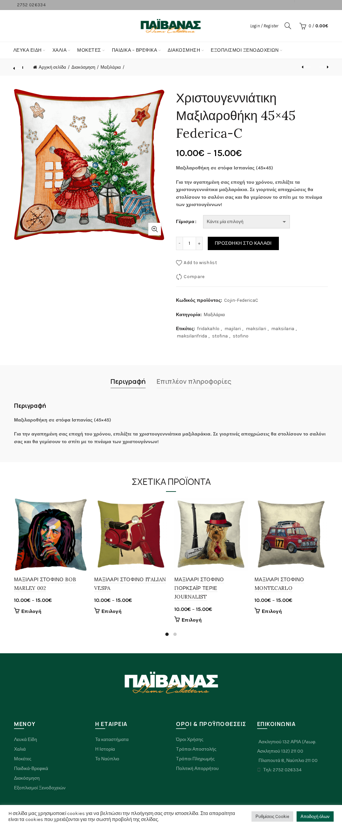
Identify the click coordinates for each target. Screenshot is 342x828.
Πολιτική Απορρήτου (197, 768)
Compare (194, 276)
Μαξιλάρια (111, 67)
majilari (232, 328)
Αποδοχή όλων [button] (315, 816)
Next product (323, 67)
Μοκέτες (22, 759)
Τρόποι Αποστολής (196, 749)
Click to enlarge (154, 229)
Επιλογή (31, 611)
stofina (220, 336)
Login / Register (264, 25)
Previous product (306, 67)
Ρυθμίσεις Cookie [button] (272, 816)
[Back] (18, 67)
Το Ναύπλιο (107, 759)
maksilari (256, 328)
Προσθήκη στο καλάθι (243, 243)
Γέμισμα (185, 221)
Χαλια (59, 50)
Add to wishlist (200, 262)
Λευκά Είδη (27, 50)
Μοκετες (89, 50)
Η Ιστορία (105, 749)
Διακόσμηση (184, 50)
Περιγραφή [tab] (128, 381)
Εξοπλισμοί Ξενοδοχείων (245, 50)
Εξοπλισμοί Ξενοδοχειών (39, 788)
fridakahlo (208, 328)
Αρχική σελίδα (52, 67)
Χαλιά (20, 749)
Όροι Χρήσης (189, 739)
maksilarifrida (192, 336)
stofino (240, 336)
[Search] (288, 26)
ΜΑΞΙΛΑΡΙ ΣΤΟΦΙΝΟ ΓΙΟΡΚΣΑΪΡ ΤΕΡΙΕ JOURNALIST (199, 588)
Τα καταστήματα (112, 739)
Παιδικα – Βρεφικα (134, 50)
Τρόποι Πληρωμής (195, 759)
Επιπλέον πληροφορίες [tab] (194, 381)
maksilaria (282, 328)
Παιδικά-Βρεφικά (31, 768)
